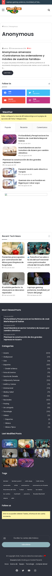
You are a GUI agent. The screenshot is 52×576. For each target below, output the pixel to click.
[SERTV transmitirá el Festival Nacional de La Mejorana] (42, 453)
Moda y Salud (8, 392)
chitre (16, 485)
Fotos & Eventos (9, 372)
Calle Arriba (40, 481)
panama (27, 494)
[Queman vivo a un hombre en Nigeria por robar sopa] (10, 184)
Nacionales (7, 400)
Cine (5, 361)
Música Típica (10, 427)
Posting (6, 403)
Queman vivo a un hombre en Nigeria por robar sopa (31, 181)
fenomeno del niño (9, 489)
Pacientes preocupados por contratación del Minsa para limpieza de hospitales (13, 261)
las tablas (39, 489)
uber (12, 498)
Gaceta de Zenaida (10, 376)
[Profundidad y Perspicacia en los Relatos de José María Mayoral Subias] (10, 139)
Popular (8, 127)
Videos (6, 415)
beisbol (5, 481)
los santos (6, 494)
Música (6, 396)
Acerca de (14, 564)
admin (6, 48)
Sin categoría (8, 407)
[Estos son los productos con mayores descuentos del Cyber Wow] (9, 463)
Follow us (6, 505)
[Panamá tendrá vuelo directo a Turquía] (10, 172)
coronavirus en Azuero (40, 485)
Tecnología (7, 411)
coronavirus (25, 485)
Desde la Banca (11, 368)
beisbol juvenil (16, 481)
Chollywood (7, 357)
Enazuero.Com (15, 560)
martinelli (17, 494)
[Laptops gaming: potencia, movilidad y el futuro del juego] (38, 278)
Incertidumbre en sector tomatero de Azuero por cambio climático (33, 150)
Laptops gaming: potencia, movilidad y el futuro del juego (27, 2)
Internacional (8, 388)
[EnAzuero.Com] (13, 10)
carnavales (7, 485)
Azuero (6, 353)
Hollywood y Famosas (11, 380)
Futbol (21, 489)
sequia (5, 498)
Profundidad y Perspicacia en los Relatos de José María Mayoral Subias (33, 138)
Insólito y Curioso (9, 384)
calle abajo (28, 481)
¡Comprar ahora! (41, 564)
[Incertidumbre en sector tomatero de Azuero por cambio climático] (10, 151)
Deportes (6, 364)
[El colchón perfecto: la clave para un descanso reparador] (13, 278)
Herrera (29, 489)
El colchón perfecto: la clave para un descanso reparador (13, 290)
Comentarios (42, 127)
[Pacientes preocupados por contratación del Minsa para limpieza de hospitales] (13, 248)
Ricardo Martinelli (39, 494)
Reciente (24, 127)
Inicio (6, 26)
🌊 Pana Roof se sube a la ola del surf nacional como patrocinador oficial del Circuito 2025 (38, 261)
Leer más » (7, 73)
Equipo (21, 564)
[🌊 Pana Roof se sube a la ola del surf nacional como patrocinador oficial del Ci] (38, 248)
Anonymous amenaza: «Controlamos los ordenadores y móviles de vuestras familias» (23, 55)
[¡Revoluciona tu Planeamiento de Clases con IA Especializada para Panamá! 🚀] (9, 443)
